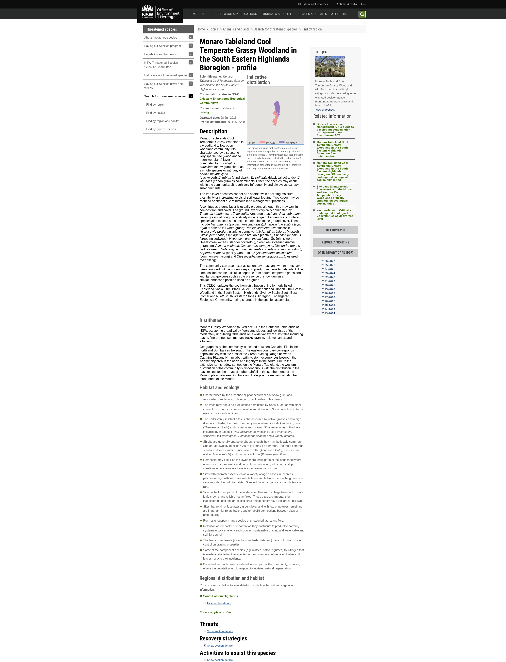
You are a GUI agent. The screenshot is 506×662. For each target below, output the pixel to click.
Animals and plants (236, 29)
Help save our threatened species (166, 75)
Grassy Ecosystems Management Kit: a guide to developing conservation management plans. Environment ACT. (335, 129)
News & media (348, 4)
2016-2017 (328, 301)
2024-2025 (328, 269)
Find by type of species (161, 129)
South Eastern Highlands (220, 596)
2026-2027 (328, 261)
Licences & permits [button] (311, 14)
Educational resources (315, 4)
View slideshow (324, 109)
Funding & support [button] (276, 14)
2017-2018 (328, 297)
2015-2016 (328, 305)
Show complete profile (215, 612)
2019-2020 (328, 289)
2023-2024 (328, 273)
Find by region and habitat (162, 121)
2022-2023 (328, 277)
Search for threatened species (165, 96)
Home (192, 14)
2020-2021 (328, 285)
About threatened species (160, 37)
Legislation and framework (161, 54)
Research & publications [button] (237, 14)
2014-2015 (328, 309)
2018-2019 (328, 293)
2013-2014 (328, 313)
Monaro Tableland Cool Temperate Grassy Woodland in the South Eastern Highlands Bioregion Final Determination (332, 149)
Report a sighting (335, 242)
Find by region (155, 104)
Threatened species (161, 29)
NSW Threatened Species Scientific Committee (161, 64)
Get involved (335, 230)
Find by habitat (155, 112)
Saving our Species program (162, 45)
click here (252, 161)
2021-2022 (328, 281)
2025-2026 (328, 265)
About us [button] (338, 14)
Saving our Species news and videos (163, 86)
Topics (206, 14)
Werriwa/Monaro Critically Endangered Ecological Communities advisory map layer (335, 214)
